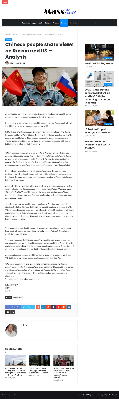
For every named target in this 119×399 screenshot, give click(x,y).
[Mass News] (59, 12)
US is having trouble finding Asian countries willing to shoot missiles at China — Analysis (15, 371)
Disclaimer (113, 395)
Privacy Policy (103, 395)
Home (9, 35)
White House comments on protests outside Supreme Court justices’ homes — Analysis (63, 372)
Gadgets (48, 23)
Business (64, 23)
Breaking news (17, 297)
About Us (81, 395)
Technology (26, 23)
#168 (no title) (91, 395)
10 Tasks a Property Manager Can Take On (98, 131)
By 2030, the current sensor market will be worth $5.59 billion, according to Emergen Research (98, 96)
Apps (34, 23)
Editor (12, 63)
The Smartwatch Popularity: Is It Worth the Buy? (97, 145)
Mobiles (40, 23)
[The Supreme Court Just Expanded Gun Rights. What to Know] (39, 360)
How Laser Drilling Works (99, 63)
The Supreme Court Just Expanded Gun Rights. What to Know (38, 370)
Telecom (56, 23)
